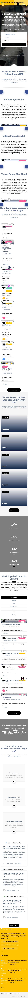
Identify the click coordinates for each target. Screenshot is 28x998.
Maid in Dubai (6, 287)
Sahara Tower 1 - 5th (7, 229)
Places (5, 29)
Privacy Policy (19, 996)
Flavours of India (7, 309)
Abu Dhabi (5, 429)
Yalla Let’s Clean (6, 697)
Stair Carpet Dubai (7, 667)
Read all (2, 987)
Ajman (4, 448)
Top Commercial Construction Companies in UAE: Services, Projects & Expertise (12, 901)
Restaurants (16, 29)
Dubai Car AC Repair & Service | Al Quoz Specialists (13, 681)
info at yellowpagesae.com (12, 941)
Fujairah (5, 485)
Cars (14, 611)
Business (14, 609)
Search (13, 44)
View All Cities (13, 510)
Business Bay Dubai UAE (12, 945)
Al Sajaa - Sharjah (7, 655)
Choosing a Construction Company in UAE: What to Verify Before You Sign (14, 875)
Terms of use (12, 996)
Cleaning (14, 614)
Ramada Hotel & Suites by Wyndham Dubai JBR (6, 325)
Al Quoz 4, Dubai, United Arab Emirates (11, 669)
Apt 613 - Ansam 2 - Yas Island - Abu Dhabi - (12, 699)
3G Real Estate (6, 269)
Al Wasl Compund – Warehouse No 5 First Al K (13, 684)
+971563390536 (10, 948)
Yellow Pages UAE (5, 993)
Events (10, 29)
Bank (14, 603)
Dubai (5, 289)
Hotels (22, 29)
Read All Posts (13, 925)
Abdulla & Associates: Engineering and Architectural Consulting (6, 248)
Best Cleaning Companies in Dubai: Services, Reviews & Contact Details (14, 847)
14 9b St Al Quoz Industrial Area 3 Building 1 (7, 349)
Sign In (23, 4)
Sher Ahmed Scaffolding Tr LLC (11, 653)
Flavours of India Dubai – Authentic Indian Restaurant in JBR (7, 305)
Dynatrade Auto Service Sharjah (11, 624)
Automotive (14, 600)
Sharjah (4, 503)
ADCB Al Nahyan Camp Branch (10, 638)
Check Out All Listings (13, 389)
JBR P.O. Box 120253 (7, 329)
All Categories (14, 597)
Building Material (14, 606)
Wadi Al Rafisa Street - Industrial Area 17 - (12, 626)
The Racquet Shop (5, 345)
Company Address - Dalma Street (10, 640)
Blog (24, 996)
